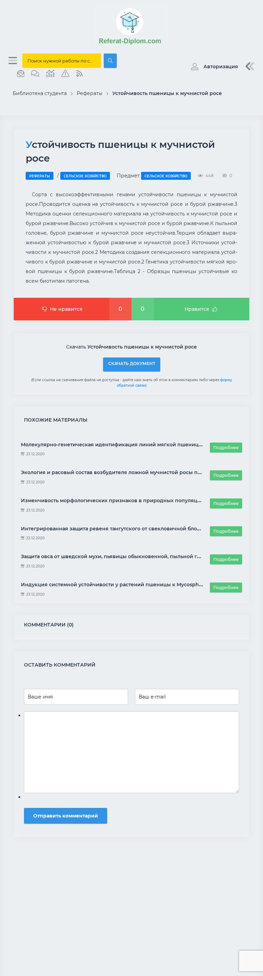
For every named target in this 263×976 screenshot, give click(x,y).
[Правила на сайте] (65, 74)
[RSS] (79, 74)
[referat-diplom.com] (131, 45)
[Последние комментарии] (35, 74)
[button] (213, 66)
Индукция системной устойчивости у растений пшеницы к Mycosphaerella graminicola (134, 584)
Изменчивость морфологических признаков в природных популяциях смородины (129, 500)
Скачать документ (131, 363)
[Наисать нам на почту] (21, 74)
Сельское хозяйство (85, 176)
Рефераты (39, 176)
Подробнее (226, 447)
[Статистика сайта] (50, 74)
